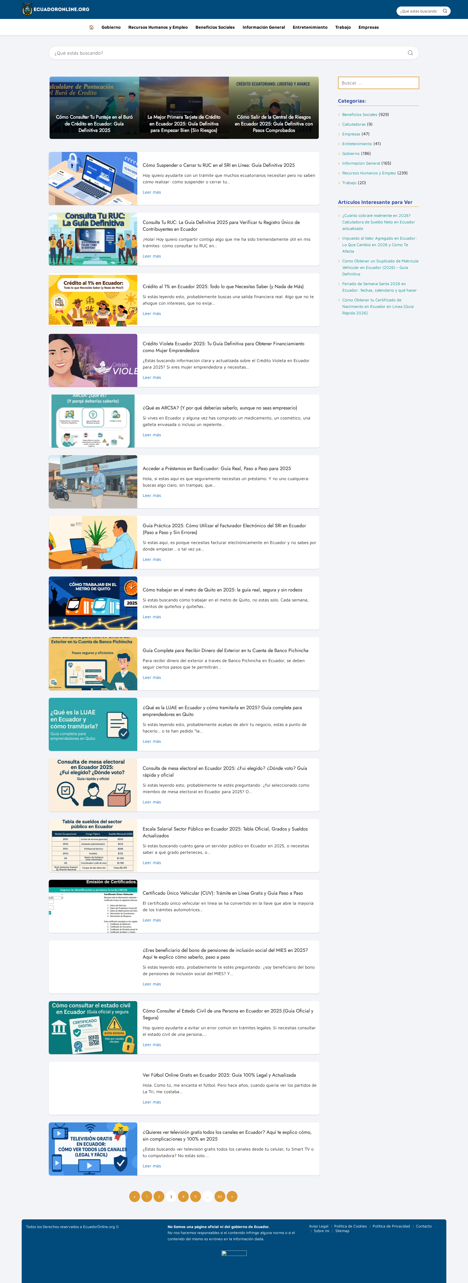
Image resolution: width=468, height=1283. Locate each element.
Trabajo (343, 27)
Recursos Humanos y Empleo (158, 27)
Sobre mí (321, 1230)
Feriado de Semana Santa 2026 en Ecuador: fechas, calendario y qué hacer (379, 286)
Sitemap (342, 1230)
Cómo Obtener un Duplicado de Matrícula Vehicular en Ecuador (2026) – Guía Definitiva (380, 267)
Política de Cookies (350, 1226)
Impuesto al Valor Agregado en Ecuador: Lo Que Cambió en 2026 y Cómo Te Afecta (379, 244)
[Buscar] (445, 10)
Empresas (369, 27)
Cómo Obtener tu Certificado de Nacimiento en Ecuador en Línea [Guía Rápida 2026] (378, 306)
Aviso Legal (318, 1226)
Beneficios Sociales (215, 27)
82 (220, 1196)
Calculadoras (354, 124)
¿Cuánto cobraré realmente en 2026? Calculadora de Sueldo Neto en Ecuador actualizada (378, 222)
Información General (264, 27)
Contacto (424, 1226)
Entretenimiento (310, 27)
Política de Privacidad (391, 1226)
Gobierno (111, 27)
